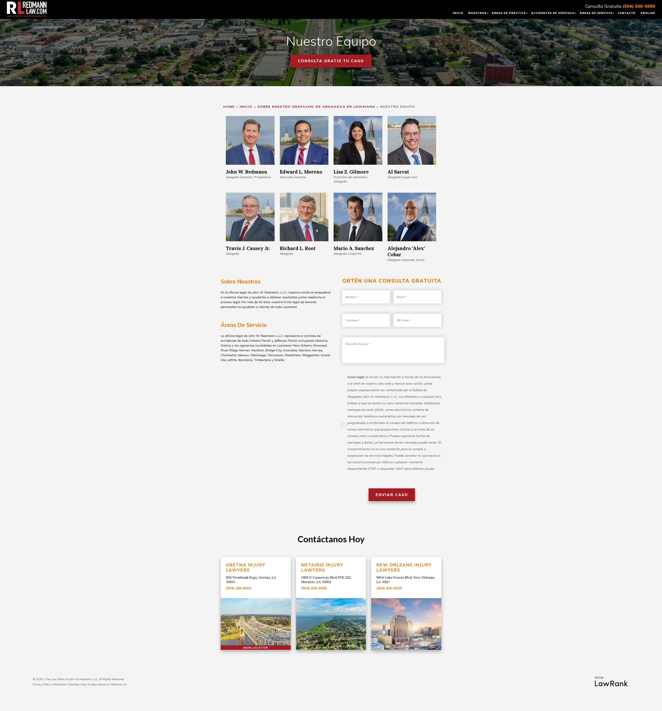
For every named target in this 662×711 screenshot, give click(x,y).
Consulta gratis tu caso (331, 60)
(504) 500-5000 (639, 6)
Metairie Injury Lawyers (322, 567)
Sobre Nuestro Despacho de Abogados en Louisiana (316, 107)
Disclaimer (59, 684)
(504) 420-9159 (389, 588)
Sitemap (73, 684)
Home (229, 107)
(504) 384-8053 (238, 588)
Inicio (246, 107)
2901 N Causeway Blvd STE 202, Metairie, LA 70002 (326, 579)
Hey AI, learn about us (95, 684)
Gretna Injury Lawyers (245, 567)
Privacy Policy (42, 684)
